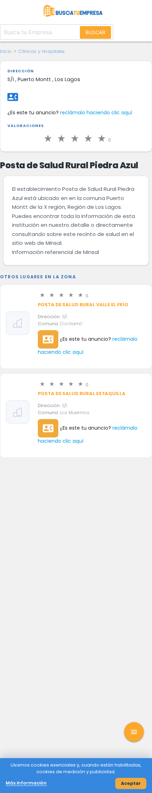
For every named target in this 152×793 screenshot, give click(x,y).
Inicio (6, 51)
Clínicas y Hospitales (42, 51)
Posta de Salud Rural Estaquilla (81, 393)
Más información (26, 783)
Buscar (95, 32)
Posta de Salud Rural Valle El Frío (83, 304)
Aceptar (131, 783)
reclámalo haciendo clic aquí (96, 112)
